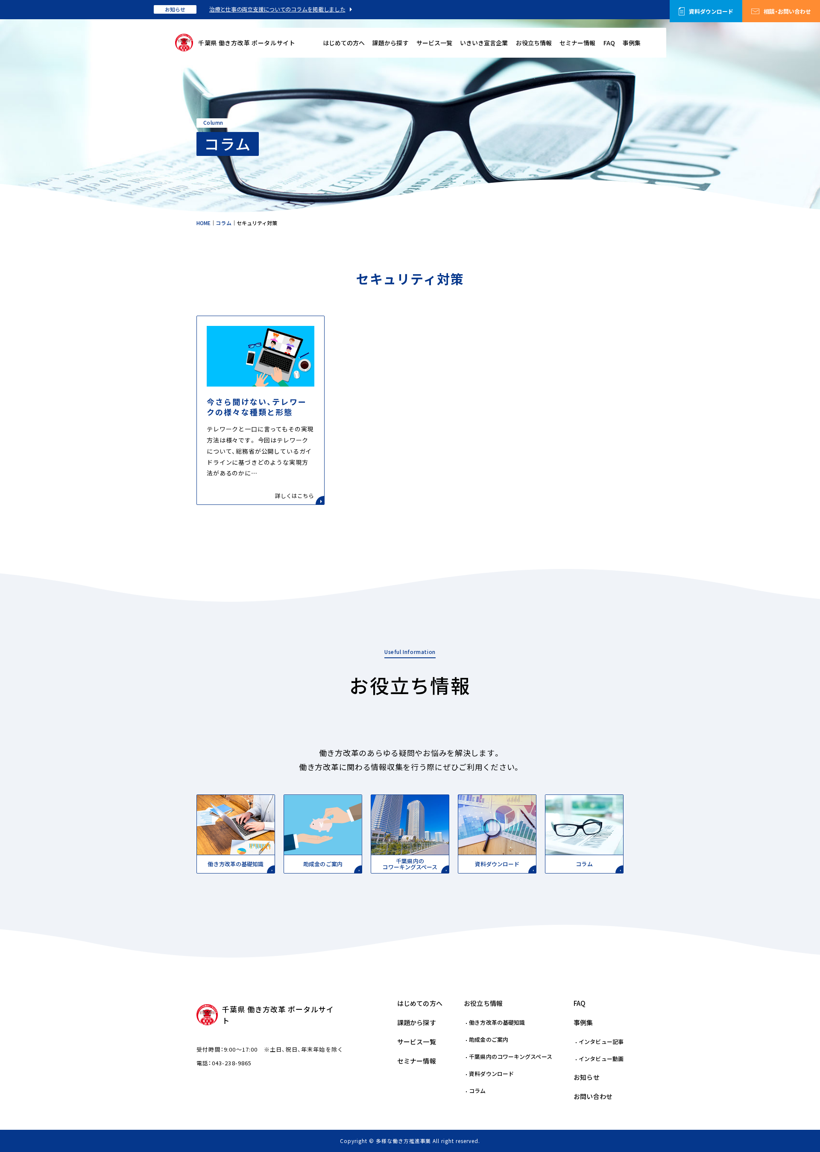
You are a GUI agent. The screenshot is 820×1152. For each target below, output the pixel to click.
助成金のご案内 (488, 1039)
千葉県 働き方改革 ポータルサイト (247, 42)
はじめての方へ (344, 42)
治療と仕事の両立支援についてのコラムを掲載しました (277, 9)
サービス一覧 (434, 42)
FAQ (609, 42)
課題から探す (390, 42)
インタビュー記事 (601, 1042)
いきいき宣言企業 (484, 42)
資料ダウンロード (711, 11)
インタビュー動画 (601, 1059)
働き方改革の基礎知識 (497, 1022)
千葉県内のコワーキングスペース (510, 1056)
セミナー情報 (577, 42)
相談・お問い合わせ (787, 11)
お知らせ (175, 9)
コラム (477, 1091)
